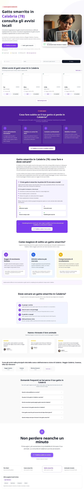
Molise (26, 483)
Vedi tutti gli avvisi (42, 100)
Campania (20, 483)
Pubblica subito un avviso (43, 455)
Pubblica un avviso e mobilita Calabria (42, 148)
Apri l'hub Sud (8, 479)
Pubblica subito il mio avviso (43, 229)
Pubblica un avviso (11, 45)
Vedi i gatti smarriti (28, 45)
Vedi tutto (78, 70)
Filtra (72, 61)
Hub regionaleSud (32, 52)
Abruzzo (6, 483)
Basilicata (13, 483)
